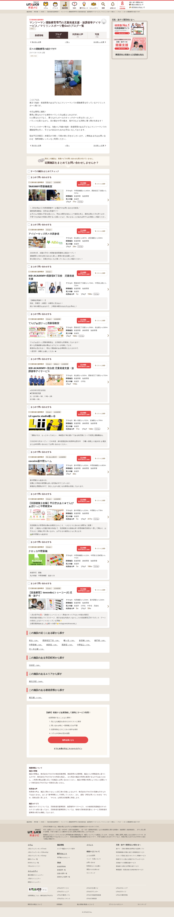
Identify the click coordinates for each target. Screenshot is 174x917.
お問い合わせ (91, 862)
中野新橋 (35, 645)
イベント (90, 845)
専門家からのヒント (63, 857)
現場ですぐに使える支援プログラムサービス (130, 859)
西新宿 (67, 645)
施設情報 (60, 845)
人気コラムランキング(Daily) (37, 856)
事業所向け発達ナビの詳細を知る (129, 54)
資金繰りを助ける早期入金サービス (127, 866)
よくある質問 (91, 855)
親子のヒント (62, 853)
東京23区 (35, 681)
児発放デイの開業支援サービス (126, 863)
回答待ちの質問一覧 (63, 877)
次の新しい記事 (99, 42)
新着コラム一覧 (33, 859)
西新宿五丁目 (50, 640)
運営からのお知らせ (93, 869)
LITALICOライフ (121, 892)
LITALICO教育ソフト (63, 895)
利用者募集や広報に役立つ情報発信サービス (130, 852)
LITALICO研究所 (92, 899)
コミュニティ (33, 871)
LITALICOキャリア (122, 888)
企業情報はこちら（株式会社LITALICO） (41, 895)
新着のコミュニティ (34, 882)
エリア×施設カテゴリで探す (66, 849)
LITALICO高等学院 (122, 895)
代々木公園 (36, 649)
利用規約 (59, 904)
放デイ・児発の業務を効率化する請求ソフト (130, 849)
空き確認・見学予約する (84, 184)
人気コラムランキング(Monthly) (38, 852)
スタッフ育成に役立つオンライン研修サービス (131, 856)
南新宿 (51, 645)
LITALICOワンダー (92, 892)
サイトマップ (91, 873)
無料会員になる (68, 740)
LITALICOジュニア (63, 892)
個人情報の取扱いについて (85, 904)
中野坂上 (83, 645)
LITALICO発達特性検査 (94, 895)
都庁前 (99, 640)
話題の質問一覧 (62, 873)
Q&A (59, 862)
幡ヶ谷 (69, 640)
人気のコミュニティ (34, 878)
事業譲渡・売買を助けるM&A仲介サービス (129, 870)
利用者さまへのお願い (94, 866)
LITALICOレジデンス (63, 899)
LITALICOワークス (63, 888)
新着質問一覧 (61, 870)
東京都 (35, 697)
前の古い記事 (36, 42)
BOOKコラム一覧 (33, 863)
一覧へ (67, 42)
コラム (30, 845)
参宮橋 (84, 640)
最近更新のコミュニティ (35, 875)
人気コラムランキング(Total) (37, 849)
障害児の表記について (35, 904)
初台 (33, 640)
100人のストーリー (34, 866)
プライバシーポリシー (116, 904)
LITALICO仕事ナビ (92, 888)
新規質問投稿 (61, 866)
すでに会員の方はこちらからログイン (68, 748)
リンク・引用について (94, 859)
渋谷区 (34, 665)
